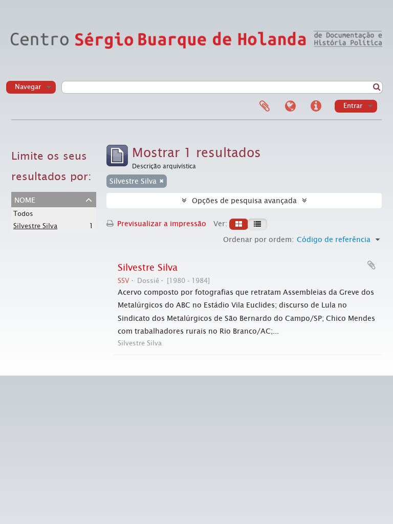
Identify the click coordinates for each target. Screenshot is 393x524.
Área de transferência (264, 106)
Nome (24, 199)
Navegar (28, 87)
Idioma (290, 106)
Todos (23, 213)
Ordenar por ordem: (258, 239)
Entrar (352, 106)
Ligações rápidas (316, 106)
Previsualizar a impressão (160, 224)
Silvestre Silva (35, 226)
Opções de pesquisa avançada (244, 200)
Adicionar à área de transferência (371, 265)
